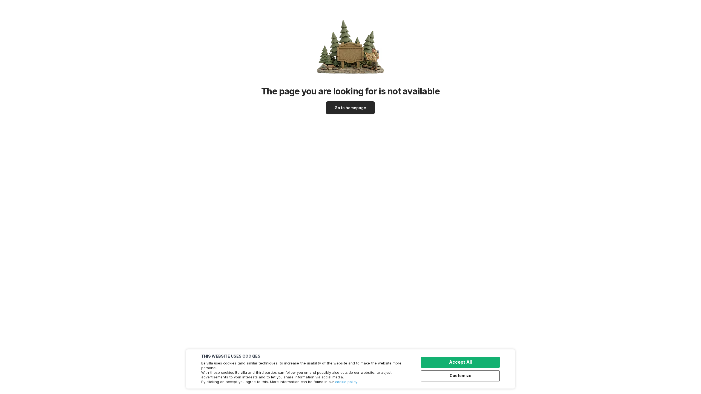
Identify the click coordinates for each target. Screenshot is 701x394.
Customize (460, 375)
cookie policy (346, 381)
